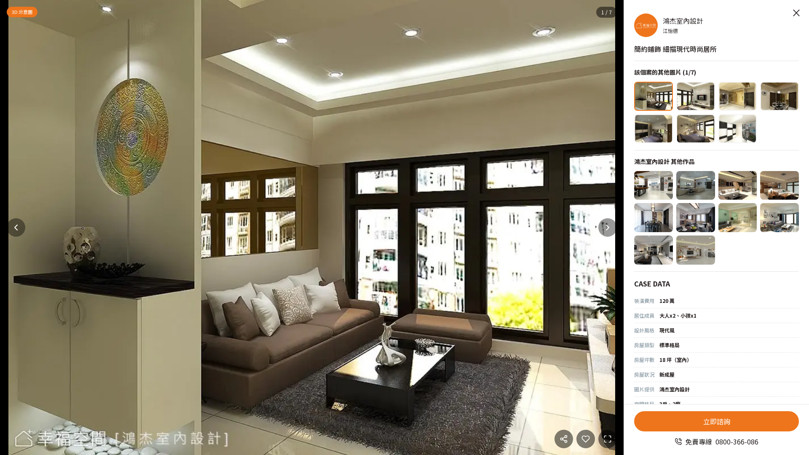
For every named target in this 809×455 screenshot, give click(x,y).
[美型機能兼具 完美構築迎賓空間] (737, 185)
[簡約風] (695, 217)
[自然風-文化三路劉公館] (779, 185)
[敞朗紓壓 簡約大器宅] (653, 185)
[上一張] (16, 227)
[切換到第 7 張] (737, 128)
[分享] (564, 439)
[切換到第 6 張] (695, 128)
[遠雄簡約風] (779, 217)
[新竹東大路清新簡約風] (737, 217)
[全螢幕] (607, 439)
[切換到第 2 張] (695, 96)
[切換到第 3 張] (737, 96)
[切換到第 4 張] (779, 96)
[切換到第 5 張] (653, 128)
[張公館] (653, 250)
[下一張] (607, 227)
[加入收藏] (585, 439)
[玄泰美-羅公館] (695, 250)
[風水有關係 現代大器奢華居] (695, 185)
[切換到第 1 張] (653, 96)
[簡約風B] (653, 217)
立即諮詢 (716, 421)
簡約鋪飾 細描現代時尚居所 (675, 49)
